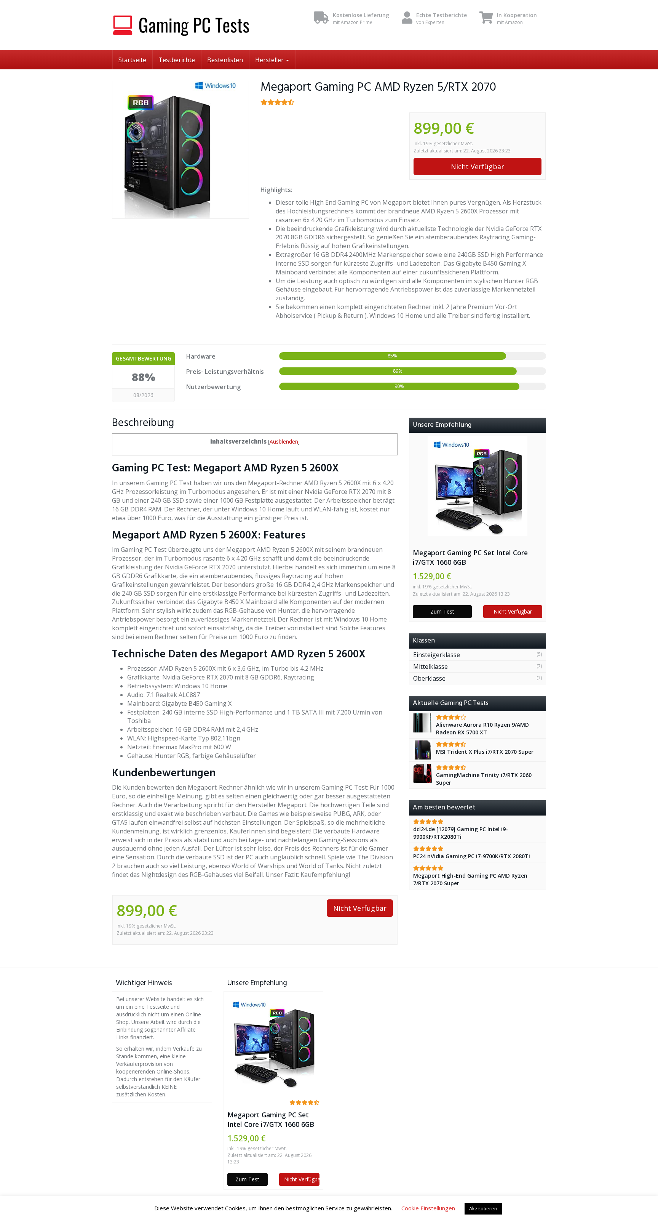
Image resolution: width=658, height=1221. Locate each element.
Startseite (132, 60)
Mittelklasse (430, 666)
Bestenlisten (225, 60)
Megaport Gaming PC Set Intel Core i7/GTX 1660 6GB (470, 557)
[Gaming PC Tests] (180, 25)
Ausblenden (284, 441)
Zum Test (442, 611)
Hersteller (270, 60)
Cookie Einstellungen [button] (428, 1208)
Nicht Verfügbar (477, 166)
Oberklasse (429, 678)
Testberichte (176, 60)
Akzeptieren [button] (483, 1208)
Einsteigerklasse (436, 655)
